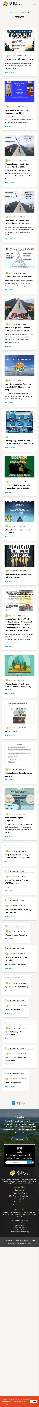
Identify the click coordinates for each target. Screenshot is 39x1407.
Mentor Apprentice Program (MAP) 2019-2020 (17, 881)
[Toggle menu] (34, 4)
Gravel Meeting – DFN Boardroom (14, 1033)
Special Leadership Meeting (16, 986)
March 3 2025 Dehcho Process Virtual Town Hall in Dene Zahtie (19, 442)
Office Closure (11, 731)
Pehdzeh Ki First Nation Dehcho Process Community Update (18, 486)
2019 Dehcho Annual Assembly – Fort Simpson (19, 911)
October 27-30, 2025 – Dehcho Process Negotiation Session (17, 329)
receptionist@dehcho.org (21, 1232)
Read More (9, 72)
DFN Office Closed (13, 1082)
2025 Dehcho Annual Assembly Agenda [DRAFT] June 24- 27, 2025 (18, 386)
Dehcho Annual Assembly (16, 934)
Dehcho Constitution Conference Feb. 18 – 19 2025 (18, 576)
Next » (23, 1103)
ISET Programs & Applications (19, 1196)
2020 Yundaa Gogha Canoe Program (16, 819)
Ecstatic (28, 1243)
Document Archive (19, 1205)
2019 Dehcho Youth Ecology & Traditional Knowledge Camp (17, 856)
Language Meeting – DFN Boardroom (16, 1058)
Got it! (34, 1401)
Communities (19, 1190)
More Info (19, 1139)
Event (10, 56)
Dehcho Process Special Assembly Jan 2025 (19, 774)
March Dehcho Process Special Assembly (18, 531)
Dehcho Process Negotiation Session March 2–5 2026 (17, 165)
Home (11, 13)
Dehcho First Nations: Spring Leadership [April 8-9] (17, 111)
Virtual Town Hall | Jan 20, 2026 (18, 276)
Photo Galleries (19, 1202)
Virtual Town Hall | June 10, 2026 (19, 59)
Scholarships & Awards (19, 1193)
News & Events (19, 13)
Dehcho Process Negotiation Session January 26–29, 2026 (17, 221)
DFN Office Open (12, 1009)
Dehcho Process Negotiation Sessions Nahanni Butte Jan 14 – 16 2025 (18, 686)
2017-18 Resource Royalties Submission (16, 959)
